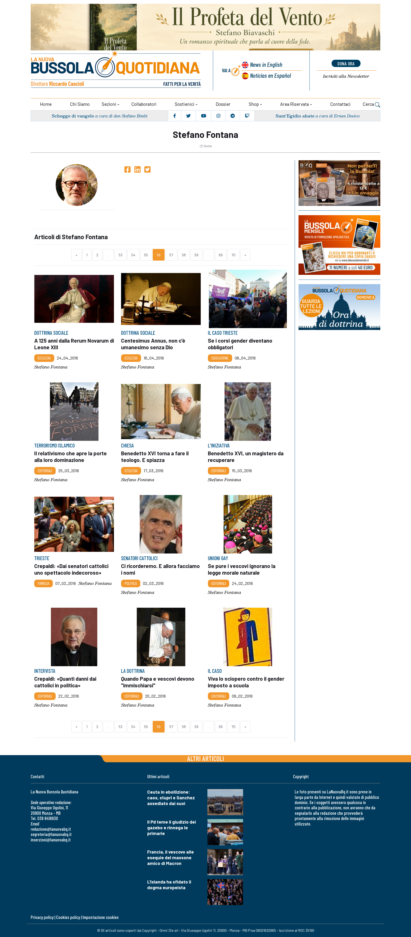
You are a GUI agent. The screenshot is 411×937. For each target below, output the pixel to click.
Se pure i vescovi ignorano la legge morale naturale (241, 569)
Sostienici (184, 104)
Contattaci (340, 104)
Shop (254, 104)
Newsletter (346, 76)
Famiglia (43, 583)
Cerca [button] (369, 104)
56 (159, 254)
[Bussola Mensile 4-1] (339, 183)
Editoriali (45, 470)
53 (120, 254)
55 (146, 254)
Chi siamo (80, 104)
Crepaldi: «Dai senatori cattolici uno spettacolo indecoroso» (71, 569)
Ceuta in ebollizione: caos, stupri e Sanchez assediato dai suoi (171, 797)
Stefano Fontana (51, 367)
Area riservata (294, 104)
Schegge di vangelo (73, 115)
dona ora (346, 63)
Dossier (223, 104)
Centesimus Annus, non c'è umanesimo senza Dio (153, 343)
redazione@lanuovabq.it (51, 829)
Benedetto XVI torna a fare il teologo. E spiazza (155, 456)
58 (184, 254)
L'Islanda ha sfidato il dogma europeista (169, 884)
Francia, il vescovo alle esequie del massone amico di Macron (170, 857)
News (266, 64)
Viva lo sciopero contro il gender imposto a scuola (246, 682)
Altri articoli (205, 758)
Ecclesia (44, 357)
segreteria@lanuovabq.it (51, 834)
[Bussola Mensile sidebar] (339, 245)
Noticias (270, 75)
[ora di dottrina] (339, 307)
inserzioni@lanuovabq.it (51, 839)
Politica (131, 583)
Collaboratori (144, 104)
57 (171, 254)
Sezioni (109, 104)
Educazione (220, 357)
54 (133, 254)
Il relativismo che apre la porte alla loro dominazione (70, 456)
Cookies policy (68, 917)
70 (233, 254)
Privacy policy (42, 917)
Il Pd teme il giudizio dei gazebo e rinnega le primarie (171, 827)
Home (46, 104)
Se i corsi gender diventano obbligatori (240, 343)
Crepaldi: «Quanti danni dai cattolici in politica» (65, 682)
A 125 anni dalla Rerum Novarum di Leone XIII (74, 343)
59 (196, 254)
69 (221, 254)
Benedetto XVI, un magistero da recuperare (246, 456)
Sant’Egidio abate (294, 115)
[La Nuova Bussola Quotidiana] (116, 70)
